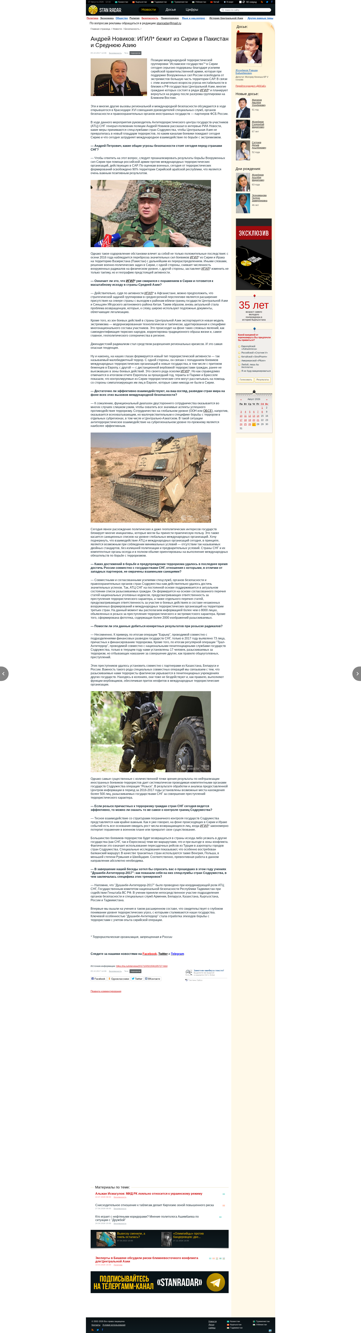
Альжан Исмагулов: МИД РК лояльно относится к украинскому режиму (148, 1193)
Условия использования (113, 1325)
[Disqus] (160, 1042)
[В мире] (224, 1217)
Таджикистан (160, 2)
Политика (92, 18)
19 (249, 420)
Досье (211, 1324)
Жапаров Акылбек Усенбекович (258, 103)
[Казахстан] (144, 52)
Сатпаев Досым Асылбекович (259, 145)
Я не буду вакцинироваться (256, 371)
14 (258, 416)
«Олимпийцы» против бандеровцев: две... (188, 1235)
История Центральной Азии (226, 18)
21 (258, 420)
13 (254, 416)
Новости (117, 29)
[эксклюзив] (254, 289)
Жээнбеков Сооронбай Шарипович (258, 124)
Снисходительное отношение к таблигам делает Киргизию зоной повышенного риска (154, 1205)
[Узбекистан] (159, 52)
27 (254, 424)
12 (249, 416)
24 (241, 424)
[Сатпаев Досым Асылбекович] (243, 159)
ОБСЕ (207, 410)
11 (245, 416)
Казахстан (123, 2)
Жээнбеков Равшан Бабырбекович (247, 72)
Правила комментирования (106, 991)
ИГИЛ (204, 90)
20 (254, 420)
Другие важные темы (260, 18)
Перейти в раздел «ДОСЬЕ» (251, 86)
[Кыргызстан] (148, 52)
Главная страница (100, 29)
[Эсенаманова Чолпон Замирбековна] (243, 212)
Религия (135, 18)
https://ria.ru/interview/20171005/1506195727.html (142, 966)
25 (245, 424)
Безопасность (150, 18)
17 (241, 420)
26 (249, 424)
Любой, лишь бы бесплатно (250, 366)
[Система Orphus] (206, 981)
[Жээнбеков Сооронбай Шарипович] (243, 137)
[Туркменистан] (155, 52)
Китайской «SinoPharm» (254, 356)
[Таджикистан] (152, 52)
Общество (122, 18)
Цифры (212, 1328)
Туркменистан (181, 2)
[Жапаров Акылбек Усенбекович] (243, 116)
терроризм (135, 53)
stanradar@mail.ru (169, 23)
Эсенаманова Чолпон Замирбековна (259, 198)
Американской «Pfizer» (253, 360)
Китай (216, 2)
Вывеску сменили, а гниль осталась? (131, 1235)
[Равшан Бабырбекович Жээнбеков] (249, 48)
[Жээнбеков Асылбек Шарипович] (243, 190)
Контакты (96, 1325)
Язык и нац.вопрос (193, 18)
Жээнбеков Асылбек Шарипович (258, 177)
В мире (230, 2)
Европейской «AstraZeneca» (249, 347)
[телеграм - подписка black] (160, 1292)
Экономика (107, 18)
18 (245, 420)
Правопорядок (170, 18)
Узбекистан (200, 2)
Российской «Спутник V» (254, 352)
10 (241, 416)
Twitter (163, 953)
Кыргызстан (141, 2)
